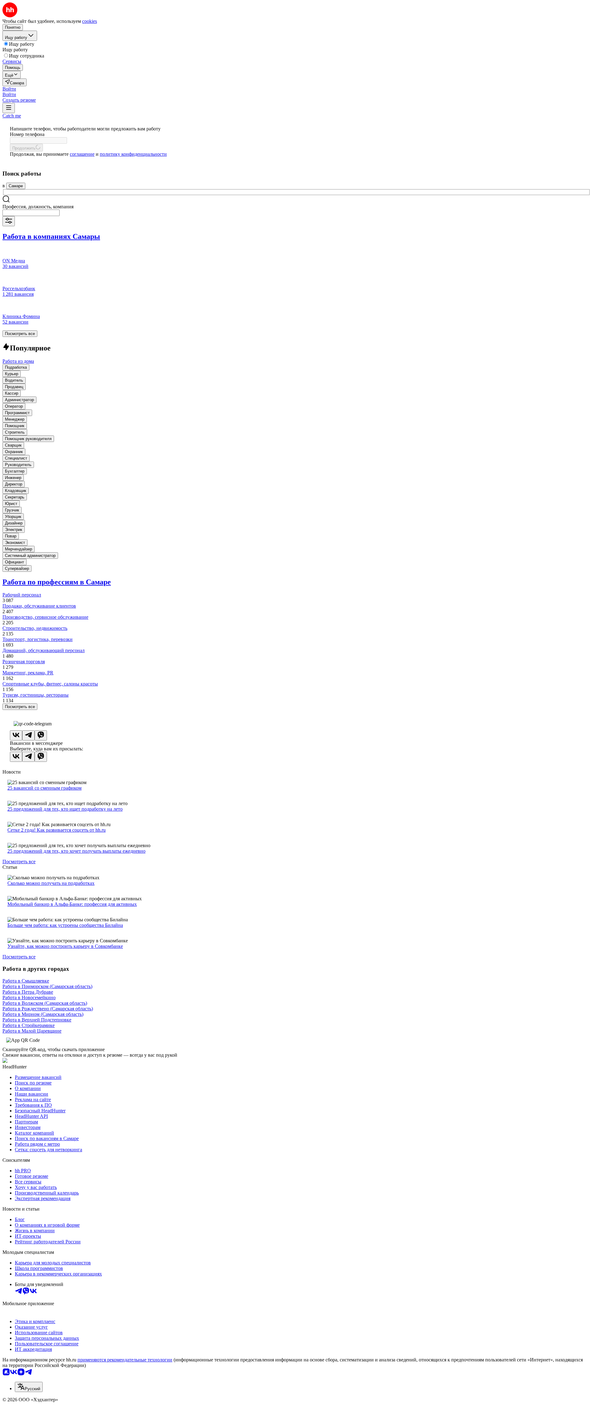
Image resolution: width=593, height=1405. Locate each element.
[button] (9, 88)
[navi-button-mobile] (8, 108)
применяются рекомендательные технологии (125, 1359)
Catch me (11, 115)
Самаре (16, 186)
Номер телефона (27, 134)
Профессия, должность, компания (38, 206)
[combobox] (31, 213)
